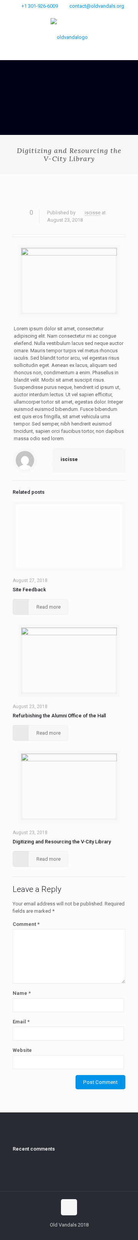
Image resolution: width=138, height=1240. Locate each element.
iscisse (92, 212)
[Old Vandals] (69, 37)
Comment (26, 924)
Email (21, 1022)
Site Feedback (29, 589)
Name (22, 993)
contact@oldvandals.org (96, 6)
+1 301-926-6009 (39, 6)
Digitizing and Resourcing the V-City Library (62, 842)
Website (22, 1050)
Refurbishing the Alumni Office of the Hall (59, 715)
